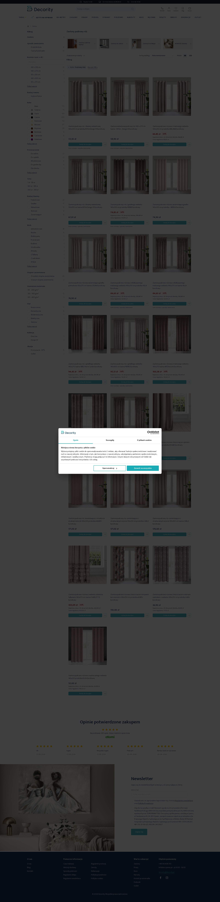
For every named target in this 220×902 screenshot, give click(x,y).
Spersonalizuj (108, 468)
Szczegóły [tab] (110, 440)
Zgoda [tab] (75, 440)
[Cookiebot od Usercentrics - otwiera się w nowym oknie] (149, 432)
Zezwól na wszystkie (143, 468)
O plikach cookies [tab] (144, 440)
